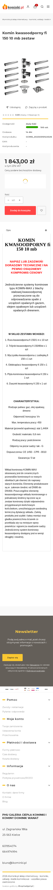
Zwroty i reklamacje (13, 707)
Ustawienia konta (11, 730)
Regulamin (35, 665)
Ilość (7, 194)
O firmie (6, 797)
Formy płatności (11, 750)
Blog (5, 801)
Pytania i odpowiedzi (13, 711)
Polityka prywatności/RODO (17, 778)
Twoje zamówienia (12, 726)
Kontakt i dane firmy (13, 792)
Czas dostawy (9, 754)
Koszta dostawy (10, 758)
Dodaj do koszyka (20, 210)
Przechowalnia (10, 735)
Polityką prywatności (35, 671)
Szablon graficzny (17, 886)
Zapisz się (12, 657)
